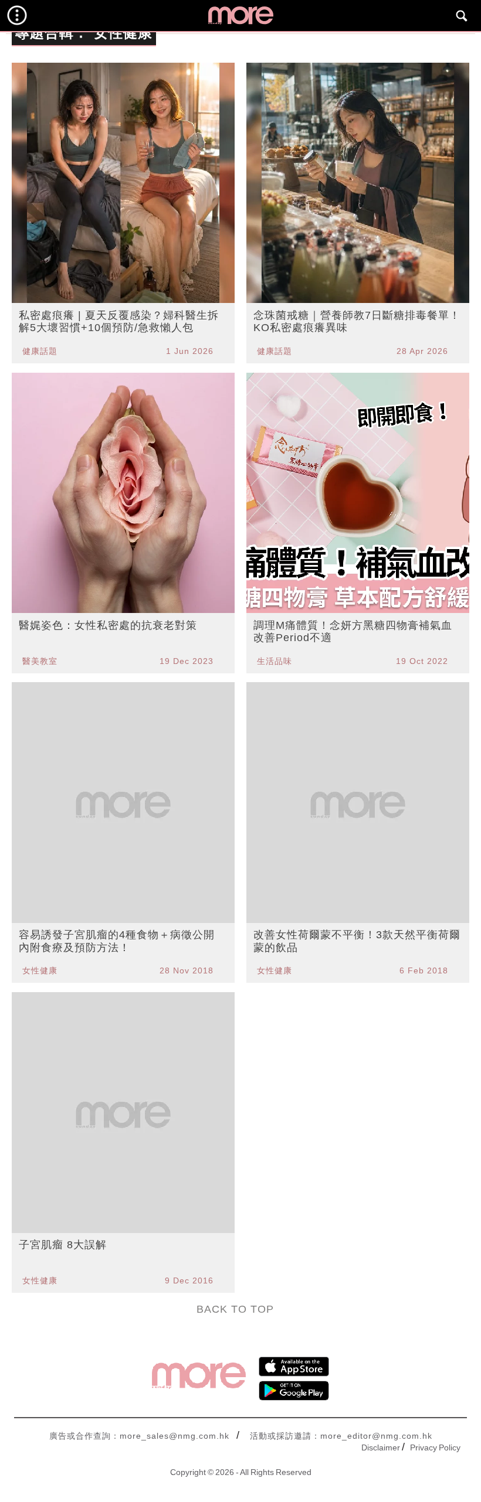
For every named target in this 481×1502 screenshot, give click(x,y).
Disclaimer (380, 1447)
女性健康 (39, 970)
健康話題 (39, 351)
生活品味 (274, 661)
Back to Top (235, 1309)
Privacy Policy (435, 1447)
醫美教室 (39, 661)
